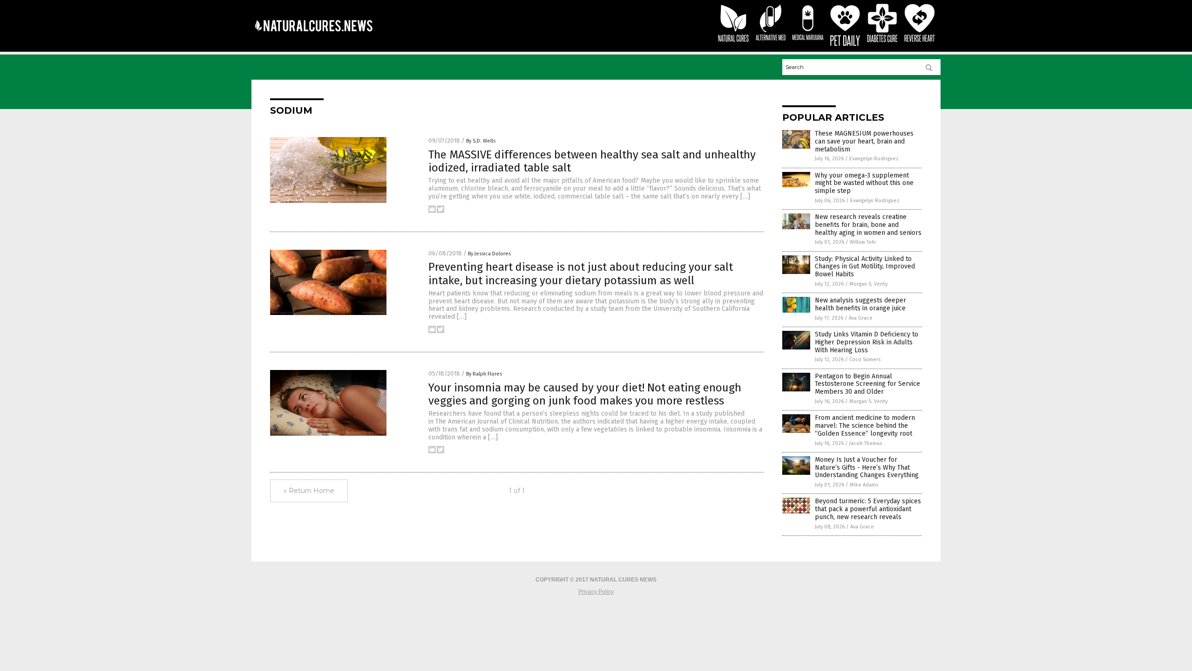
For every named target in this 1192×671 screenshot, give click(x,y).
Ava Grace (861, 318)
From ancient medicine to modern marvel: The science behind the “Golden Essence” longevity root (865, 426)
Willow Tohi (863, 242)
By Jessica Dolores (489, 254)
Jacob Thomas (865, 443)
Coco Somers (864, 359)
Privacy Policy (596, 592)
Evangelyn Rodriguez (874, 159)
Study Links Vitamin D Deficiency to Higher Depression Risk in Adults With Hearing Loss (866, 342)
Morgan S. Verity (868, 284)
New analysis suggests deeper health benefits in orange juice (860, 304)
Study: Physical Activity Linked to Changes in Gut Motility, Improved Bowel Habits (865, 267)
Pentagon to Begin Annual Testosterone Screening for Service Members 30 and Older (867, 384)
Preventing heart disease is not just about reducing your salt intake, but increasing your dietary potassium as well (580, 273)
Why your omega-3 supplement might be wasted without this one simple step (864, 183)
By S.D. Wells (480, 141)
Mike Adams (864, 485)
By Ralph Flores (484, 374)
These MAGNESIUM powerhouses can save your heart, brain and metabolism (864, 141)
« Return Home (309, 490)
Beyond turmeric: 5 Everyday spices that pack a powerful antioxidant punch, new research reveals (868, 509)
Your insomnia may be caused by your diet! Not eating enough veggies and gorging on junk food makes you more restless (584, 394)
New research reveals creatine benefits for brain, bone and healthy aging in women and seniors (868, 225)
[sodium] (313, 37)
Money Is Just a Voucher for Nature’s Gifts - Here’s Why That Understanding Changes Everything (867, 467)
